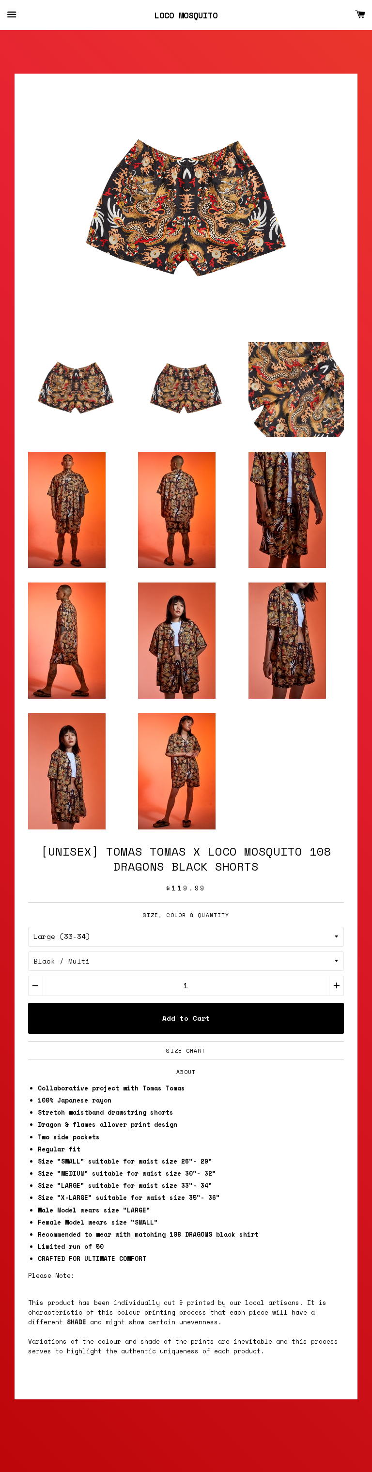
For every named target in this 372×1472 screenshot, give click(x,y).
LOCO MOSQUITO (186, 15)
